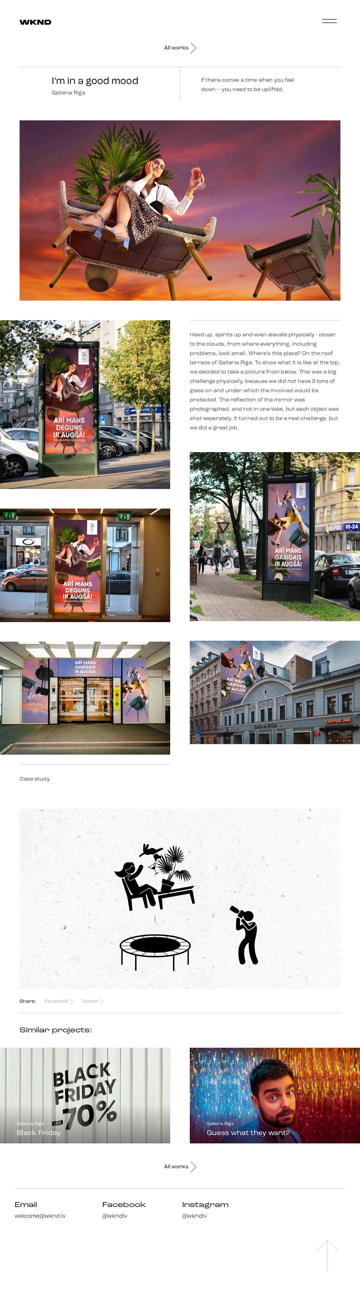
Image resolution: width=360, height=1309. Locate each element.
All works (176, 48)
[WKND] (35, 22)
